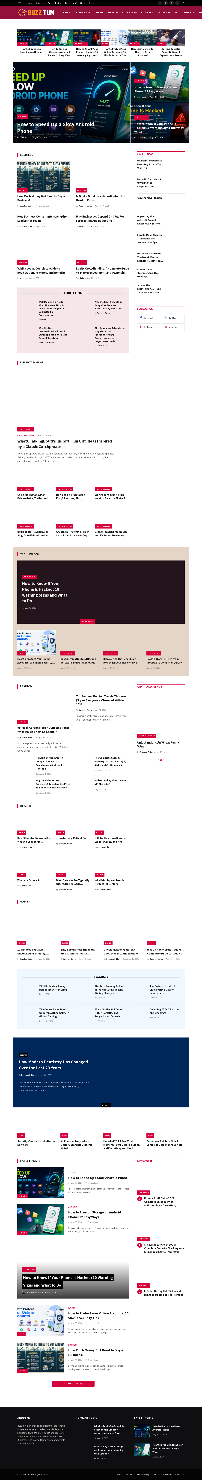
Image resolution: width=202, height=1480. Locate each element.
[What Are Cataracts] (34, 865)
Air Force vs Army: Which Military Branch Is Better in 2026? (76, 1144)
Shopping (163, 12)
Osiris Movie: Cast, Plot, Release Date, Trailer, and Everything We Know (32, 496)
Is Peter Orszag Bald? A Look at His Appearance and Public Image (163, 1292)
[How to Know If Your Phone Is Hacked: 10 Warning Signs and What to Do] (87, 37)
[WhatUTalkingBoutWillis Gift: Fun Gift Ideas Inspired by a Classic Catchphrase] (73, 400)
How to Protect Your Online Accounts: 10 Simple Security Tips (115, 52)
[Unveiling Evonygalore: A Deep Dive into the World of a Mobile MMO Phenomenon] (122, 926)
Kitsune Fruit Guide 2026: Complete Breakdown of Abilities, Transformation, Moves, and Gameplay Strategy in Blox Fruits (164, 1201)
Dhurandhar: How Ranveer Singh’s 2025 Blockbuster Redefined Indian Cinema (32, 533)
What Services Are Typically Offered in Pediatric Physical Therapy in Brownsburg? (72, 882)
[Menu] (19, 3)
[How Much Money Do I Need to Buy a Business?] (143, 37)
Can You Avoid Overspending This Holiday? (148, 273)
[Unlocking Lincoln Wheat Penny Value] (161, 714)
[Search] (183, 3)
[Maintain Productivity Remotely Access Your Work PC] (175, 165)
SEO (177, 12)
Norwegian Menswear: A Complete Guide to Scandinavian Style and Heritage (49, 763)
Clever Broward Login (149, 197)
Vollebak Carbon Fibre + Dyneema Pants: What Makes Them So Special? (43, 730)
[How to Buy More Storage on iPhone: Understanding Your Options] (83, 1451)
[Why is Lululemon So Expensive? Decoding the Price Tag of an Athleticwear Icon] (25, 786)
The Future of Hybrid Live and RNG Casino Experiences (162, 989)
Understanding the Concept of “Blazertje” (110, 782)
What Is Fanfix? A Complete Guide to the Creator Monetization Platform (109, 1429)
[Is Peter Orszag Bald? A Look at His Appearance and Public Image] (161, 1273)
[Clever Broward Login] (175, 202)
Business (147, 12)
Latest (105, 43)
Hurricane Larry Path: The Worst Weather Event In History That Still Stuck (149, 257)
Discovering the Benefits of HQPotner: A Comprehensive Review (120, 660)
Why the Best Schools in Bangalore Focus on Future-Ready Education (108, 305)
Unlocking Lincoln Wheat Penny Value (158, 744)
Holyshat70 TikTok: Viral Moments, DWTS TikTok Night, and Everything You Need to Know (121, 1144)
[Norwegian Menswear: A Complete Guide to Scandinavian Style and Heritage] (25, 763)
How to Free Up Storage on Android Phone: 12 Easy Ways (59, 52)
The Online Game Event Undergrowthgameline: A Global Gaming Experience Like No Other (54, 1013)
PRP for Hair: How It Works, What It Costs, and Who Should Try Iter (111, 840)
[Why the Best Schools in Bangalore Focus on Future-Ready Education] (84, 307)
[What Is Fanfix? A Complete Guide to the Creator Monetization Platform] (83, 1430)
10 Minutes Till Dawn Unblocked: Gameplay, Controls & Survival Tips (32, 951)
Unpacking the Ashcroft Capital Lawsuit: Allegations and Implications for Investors (148, 220)
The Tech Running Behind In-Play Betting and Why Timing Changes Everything (109, 989)
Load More (71, 1383)
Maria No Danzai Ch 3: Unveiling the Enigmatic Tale (149, 183)
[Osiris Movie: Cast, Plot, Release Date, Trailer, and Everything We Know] (34, 480)
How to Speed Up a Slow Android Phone (31, 50)
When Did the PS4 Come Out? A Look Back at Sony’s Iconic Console (108, 1013)
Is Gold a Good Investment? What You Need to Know (100, 198)
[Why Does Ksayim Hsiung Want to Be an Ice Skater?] (112, 480)
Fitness (61, 875)
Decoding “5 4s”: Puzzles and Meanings (164, 1011)
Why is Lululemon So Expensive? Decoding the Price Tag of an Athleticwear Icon (53, 784)
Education (129, 12)
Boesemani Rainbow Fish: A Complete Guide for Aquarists (164, 1143)
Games (22, 943)
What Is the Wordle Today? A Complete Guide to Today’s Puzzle (165, 951)
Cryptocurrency (147, 735)
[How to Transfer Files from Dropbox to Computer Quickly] (165, 642)
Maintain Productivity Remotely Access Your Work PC (149, 164)
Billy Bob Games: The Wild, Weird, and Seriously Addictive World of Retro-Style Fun (78, 951)
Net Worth (144, 1192)
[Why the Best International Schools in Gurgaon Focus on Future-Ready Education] (29, 333)
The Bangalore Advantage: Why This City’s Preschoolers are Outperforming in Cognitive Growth (110, 335)
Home (29, 3)
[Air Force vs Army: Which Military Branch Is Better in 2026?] (79, 1125)
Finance (189, 12)
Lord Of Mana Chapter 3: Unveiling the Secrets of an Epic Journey (149, 238)
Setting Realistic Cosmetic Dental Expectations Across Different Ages (171, 52)
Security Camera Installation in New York (36, 1143)
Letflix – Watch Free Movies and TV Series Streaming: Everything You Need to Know (111, 533)
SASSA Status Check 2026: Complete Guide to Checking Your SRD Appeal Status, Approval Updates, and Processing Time (164, 1248)
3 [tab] (163, 760)
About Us (40, 3)
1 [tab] (158, 760)
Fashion (23, 722)
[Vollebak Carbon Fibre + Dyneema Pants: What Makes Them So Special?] (43, 708)
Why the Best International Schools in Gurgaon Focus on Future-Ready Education (53, 333)
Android (23, 43)
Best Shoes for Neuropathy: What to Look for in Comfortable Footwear (33, 840)
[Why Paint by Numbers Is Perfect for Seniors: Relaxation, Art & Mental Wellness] (112, 865)
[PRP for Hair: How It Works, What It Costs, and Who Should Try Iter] (112, 823)
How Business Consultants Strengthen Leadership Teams (42, 218)
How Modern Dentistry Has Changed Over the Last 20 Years (53, 1065)
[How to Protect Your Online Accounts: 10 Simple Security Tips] (115, 37)
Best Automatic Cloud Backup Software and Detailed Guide (78, 660)
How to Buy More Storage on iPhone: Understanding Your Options (109, 1450)
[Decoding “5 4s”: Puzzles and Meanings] (140, 1014)
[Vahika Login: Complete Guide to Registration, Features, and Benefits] (43, 249)
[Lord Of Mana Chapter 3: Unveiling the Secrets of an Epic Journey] (175, 240)
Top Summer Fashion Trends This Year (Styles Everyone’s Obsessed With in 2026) (101, 700)
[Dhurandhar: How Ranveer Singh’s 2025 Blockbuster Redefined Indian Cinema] (34, 517)
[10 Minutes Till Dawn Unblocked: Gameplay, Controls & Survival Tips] (36, 926)
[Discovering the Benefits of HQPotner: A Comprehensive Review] (122, 642)
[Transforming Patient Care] (73, 823)
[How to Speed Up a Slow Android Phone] (31, 37)
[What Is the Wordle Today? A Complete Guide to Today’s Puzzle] (166, 926)
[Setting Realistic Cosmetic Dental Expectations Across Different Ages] (171, 37)
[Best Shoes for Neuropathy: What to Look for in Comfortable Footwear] (34, 823)
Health (113, 12)
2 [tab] (161, 760)
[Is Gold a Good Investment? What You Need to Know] (102, 177)
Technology (83, 12)
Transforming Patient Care (72, 838)
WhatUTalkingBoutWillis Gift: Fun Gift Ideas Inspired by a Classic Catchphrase (64, 443)
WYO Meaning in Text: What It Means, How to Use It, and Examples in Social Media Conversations (52, 308)
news (66, 12)
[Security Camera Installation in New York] (36, 1125)
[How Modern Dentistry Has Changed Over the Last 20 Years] (145, 1072)
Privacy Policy (54, 3)
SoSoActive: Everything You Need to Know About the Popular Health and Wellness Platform (149, 289)
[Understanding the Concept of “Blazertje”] (84, 786)
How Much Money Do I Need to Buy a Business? (142, 52)
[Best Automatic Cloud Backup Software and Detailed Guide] (79, 642)
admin (22, 278)
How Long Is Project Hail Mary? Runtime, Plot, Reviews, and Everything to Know (72, 496)
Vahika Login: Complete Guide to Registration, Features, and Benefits (41, 270)
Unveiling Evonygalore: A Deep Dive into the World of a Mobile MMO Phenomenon (122, 951)
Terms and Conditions (75, 3)
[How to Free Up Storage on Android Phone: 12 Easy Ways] (59, 37)
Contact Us (94, 3)
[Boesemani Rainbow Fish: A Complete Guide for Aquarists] (165, 1125)
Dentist (105, 1105)
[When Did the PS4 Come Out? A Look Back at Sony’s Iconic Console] (84, 1014)
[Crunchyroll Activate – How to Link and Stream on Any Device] (73, 517)
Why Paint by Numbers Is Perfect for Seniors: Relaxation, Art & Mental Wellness (109, 882)
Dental (161, 43)
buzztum (28, 1474)
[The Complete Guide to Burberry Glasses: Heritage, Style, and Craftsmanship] (84, 763)
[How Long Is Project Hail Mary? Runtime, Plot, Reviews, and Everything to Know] (73, 480)
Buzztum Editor (23, 137)
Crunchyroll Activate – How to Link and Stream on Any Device (72, 533)
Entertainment (26, 429)
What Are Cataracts (29, 880)
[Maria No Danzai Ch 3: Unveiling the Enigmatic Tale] (175, 184)
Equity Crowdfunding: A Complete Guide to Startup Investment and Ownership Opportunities (102, 271)
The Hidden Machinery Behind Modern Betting (53, 987)
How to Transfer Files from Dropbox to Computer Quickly (164, 660)
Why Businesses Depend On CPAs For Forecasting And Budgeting (100, 218)
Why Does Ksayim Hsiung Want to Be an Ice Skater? (110, 496)
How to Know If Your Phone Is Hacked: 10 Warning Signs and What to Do (87, 52)
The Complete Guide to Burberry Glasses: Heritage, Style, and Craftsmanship (110, 761)
